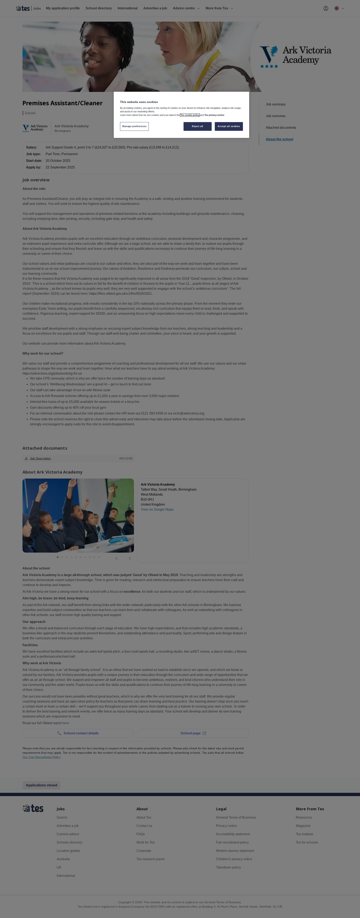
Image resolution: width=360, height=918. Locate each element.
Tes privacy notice (214, 115)
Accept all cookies (229, 126)
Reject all (197, 126)
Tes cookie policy (189, 115)
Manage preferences (134, 126)
